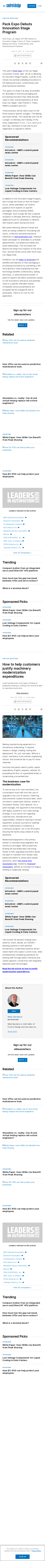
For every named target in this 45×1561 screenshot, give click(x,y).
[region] (22, 1553)
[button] (4, 6)
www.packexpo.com (23, 237)
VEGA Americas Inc (11, 544)
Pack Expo (17, 71)
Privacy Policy (36, 1551)
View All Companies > (22, 553)
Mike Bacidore (22, 693)
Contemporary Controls (12, 524)
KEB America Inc (10, 527)
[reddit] (26, 63)
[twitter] (22, 63)
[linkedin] (19, 63)
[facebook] (15, 63)
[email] (30, 63)
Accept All (22, 1556)
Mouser (6, 534)
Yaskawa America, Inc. (12, 548)
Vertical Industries (10, 18)
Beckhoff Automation (12, 521)
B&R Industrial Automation (13, 517)
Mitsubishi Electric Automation (15, 531)
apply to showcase (27, 260)
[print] (41, 63)
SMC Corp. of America (12, 541)
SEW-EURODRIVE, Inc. (12, 538)
